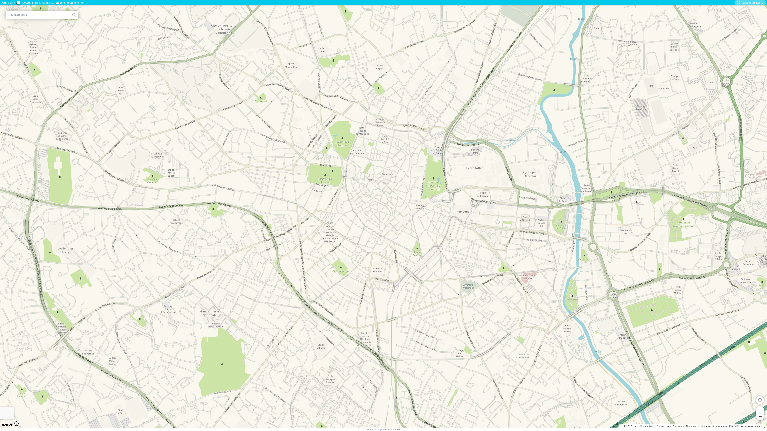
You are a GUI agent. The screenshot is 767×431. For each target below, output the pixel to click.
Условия (705, 426)
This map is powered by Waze (383, 429)
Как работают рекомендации (745, 426)
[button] (760, 409)
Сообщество (664, 426)
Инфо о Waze (647, 426)
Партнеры (678, 426)
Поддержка (692, 426)
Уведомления (719, 426)
